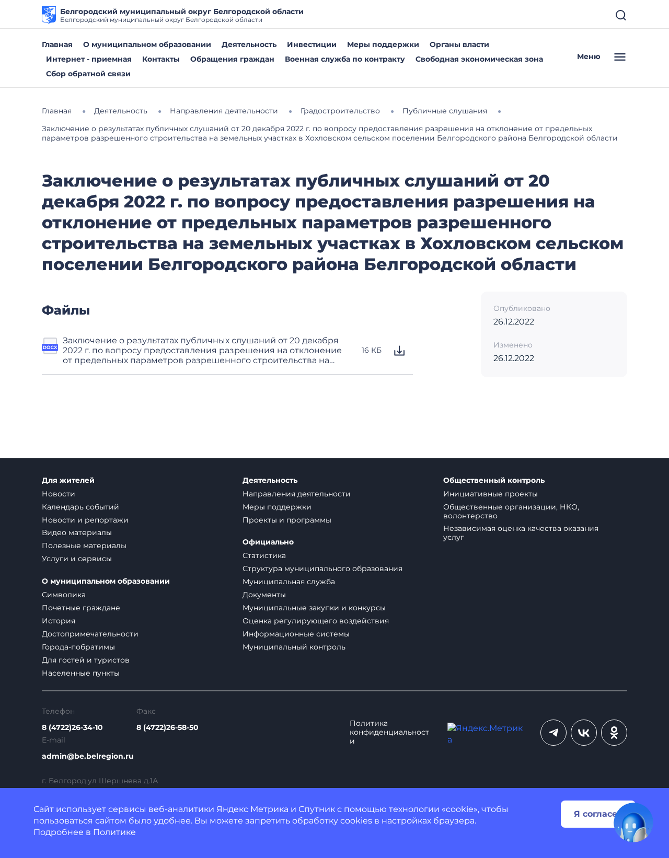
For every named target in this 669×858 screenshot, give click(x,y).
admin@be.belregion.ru (88, 756)
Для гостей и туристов (86, 660)
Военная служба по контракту (345, 59)
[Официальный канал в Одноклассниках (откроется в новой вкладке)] (614, 733)
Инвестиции (312, 44)
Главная (57, 44)
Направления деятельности (297, 493)
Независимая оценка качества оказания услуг (520, 533)
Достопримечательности (90, 634)
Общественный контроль (494, 480)
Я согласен (598, 814)
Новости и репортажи (85, 520)
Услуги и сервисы (77, 558)
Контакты (161, 59)
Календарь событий (80, 507)
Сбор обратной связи (88, 73)
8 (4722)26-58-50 (167, 727)
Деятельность (249, 44)
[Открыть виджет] (633, 822)
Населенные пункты (81, 673)
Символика (64, 594)
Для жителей (68, 480)
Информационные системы (296, 634)
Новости (58, 493)
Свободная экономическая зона (479, 59)
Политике (114, 832)
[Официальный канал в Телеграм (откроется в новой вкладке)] (553, 733)
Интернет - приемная (89, 59)
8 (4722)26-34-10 (72, 727)
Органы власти (459, 44)
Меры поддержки (383, 44)
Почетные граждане (81, 607)
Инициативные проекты (490, 493)
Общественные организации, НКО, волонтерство (511, 511)
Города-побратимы (78, 647)
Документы (264, 594)
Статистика (264, 555)
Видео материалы (77, 532)
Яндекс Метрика (252, 809)
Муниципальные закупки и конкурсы (314, 607)
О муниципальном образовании (147, 44)
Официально (268, 542)
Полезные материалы (84, 545)
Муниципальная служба (289, 581)
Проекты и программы (287, 520)
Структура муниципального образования (322, 568)
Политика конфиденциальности (389, 732)
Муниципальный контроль (294, 647)
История (58, 620)
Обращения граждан (232, 59)
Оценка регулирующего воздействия (316, 620)
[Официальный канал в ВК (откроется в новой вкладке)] (584, 733)
